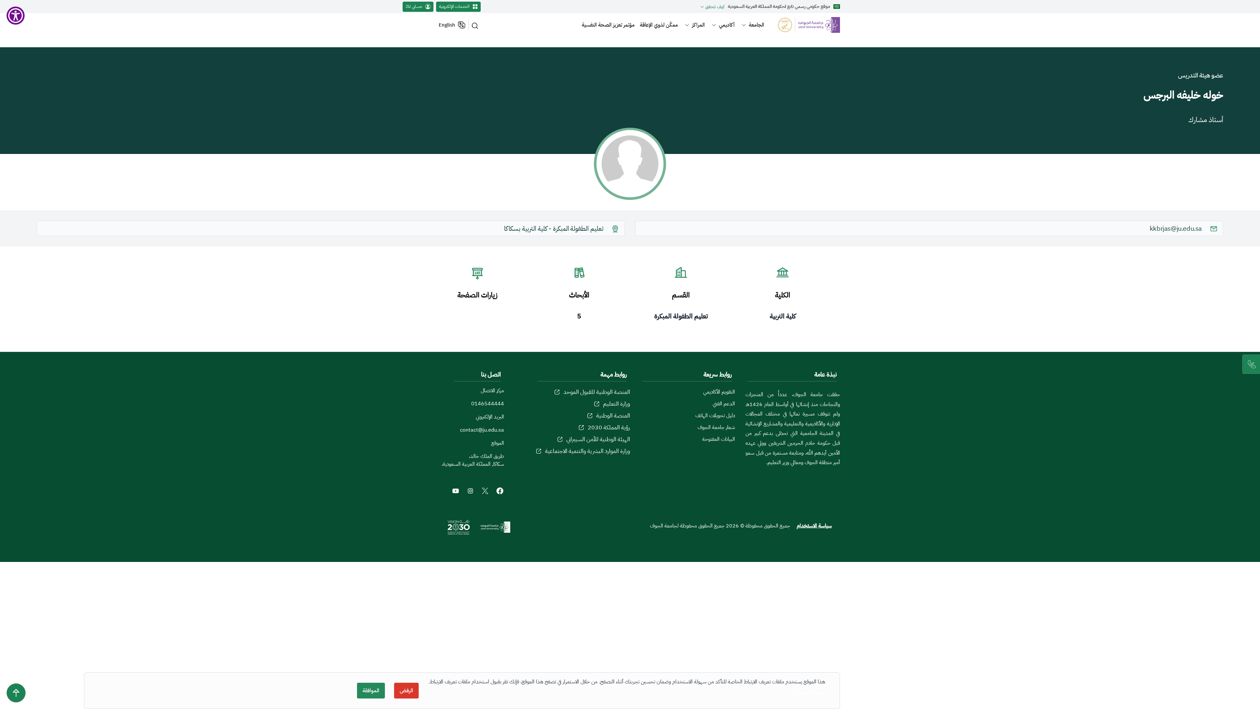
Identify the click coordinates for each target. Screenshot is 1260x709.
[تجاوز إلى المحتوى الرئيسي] (16, 692)
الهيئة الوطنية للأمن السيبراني (598, 439)
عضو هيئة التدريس (1200, 75)
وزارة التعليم (616, 403)
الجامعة (756, 25)
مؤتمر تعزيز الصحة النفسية (608, 25)
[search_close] (476, 25)
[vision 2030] (458, 527)
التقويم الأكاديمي (719, 392)
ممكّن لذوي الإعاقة (659, 25)
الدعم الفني (724, 404)
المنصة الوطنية (613, 415)
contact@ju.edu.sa (482, 430)
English (447, 25)
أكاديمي (727, 25)
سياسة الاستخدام (814, 526)
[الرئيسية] (805, 24)
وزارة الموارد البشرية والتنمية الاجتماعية (587, 450)
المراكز (698, 25)
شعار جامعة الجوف (716, 427)
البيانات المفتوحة (718, 439)
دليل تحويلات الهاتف (715, 415)
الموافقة (371, 691)
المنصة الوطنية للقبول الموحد (596, 391)
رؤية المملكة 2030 (609, 427)
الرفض (406, 691)
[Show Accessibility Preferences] (16, 16)
